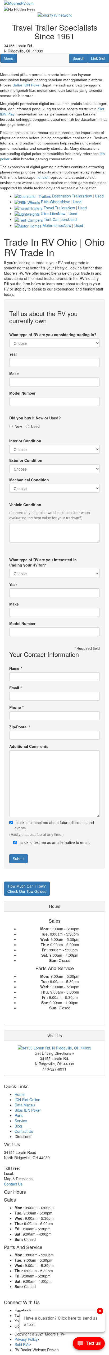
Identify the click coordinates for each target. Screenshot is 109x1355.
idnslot (43, 177)
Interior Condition (25, 440)
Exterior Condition (25, 460)
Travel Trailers (55, 207)
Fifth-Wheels (51, 201)
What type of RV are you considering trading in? (53, 334)
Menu (10, 58)
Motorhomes (53, 225)
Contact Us (24, 1131)
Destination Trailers (68, 196)
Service (21, 1120)
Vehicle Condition (25, 504)
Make (14, 373)
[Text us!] (89, 1344)
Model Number (22, 393)
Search (80, 58)
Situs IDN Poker (28, 1110)
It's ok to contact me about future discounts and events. (54, 825)
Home (20, 1094)
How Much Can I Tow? (26, 888)
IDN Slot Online (27, 1099)
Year (13, 354)
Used (99, 196)
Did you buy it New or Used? (35, 417)
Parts (19, 1115)
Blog (18, 1126)
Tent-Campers (56, 219)
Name (15, 668)
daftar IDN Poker (27, 85)
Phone (16, 707)
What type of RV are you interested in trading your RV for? (43, 562)
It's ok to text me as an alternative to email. (54, 842)
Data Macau (25, 1104)
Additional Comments (28, 746)
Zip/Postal (19, 726)
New (88, 196)
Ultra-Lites (49, 213)
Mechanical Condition (29, 479)
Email (15, 687)
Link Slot (98, 58)
